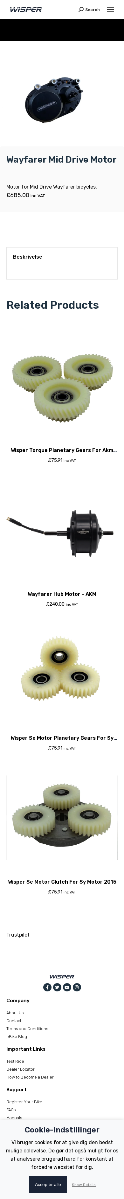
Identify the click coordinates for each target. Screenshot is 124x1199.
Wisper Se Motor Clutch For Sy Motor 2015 (62, 882)
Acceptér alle (48, 1184)
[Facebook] (47, 987)
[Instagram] (77, 987)
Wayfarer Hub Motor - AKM (62, 594)
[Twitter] (57, 987)
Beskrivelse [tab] (27, 257)
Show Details (84, 1185)
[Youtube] (67, 987)
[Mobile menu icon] (110, 9)
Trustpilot (18, 935)
